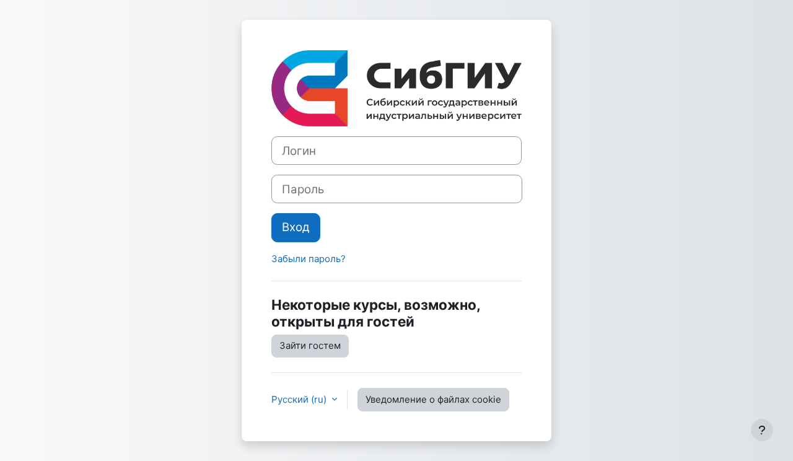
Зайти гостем (310, 345)
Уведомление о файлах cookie (433, 399)
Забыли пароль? (308, 259)
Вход (296, 227)
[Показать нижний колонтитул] (762, 430)
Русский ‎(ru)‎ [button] (300, 399)
